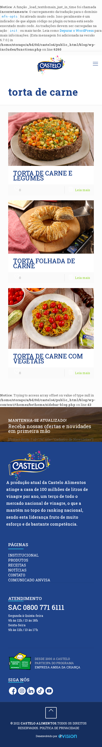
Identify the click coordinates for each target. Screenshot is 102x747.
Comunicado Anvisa (29, 580)
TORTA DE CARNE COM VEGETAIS (48, 358)
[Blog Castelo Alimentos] (51, 65)
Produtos (18, 560)
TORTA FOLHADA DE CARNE (44, 263)
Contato (16, 575)
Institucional (23, 555)
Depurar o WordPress (77, 30)
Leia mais (82, 190)
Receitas (17, 565)
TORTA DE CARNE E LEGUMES (42, 175)
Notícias (17, 570)
